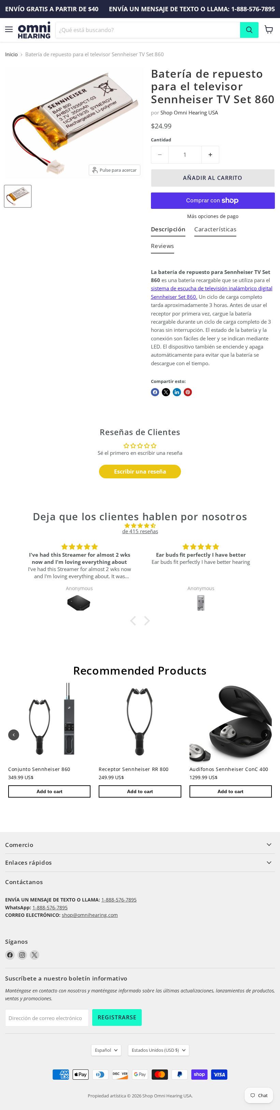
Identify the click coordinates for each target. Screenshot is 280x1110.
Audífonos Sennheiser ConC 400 (229, 769)
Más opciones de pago (212, 216)
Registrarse (117, 1017)
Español (103, 1050)
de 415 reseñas (140, 531)
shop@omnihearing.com (90, 915)
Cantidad (161, 139)
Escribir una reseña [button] (140, 471)
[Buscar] (249, 30)
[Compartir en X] (166, 392)
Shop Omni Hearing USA (189, 112)
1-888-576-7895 (119, 899)
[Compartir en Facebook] (155, 392)
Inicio (11, 54)
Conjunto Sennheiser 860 (39, 769)
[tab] (168, 230)
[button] (135, 621)
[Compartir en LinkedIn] (177, 392)
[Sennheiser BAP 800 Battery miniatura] (17, 196)
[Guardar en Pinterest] (188, 392)
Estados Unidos (155, 1050)
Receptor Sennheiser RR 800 (134, 769)
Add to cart (49, 792)
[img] (140, 525)
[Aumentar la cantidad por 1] (210, 155)
